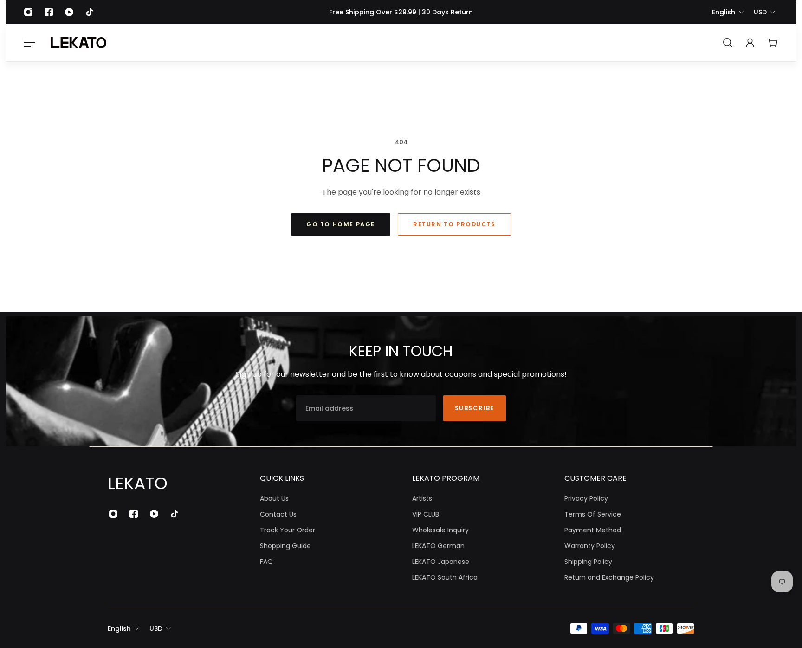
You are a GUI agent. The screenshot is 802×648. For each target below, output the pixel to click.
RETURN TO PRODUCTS (454, 224)
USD (760, 12)
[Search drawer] (728, 43)
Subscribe (474, 408)
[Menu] (29, 43)
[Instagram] (28, 12)
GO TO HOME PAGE (340, 224)
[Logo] (78, 43)
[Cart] (772, 43)
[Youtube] (69, 12)
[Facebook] (49, 12)
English (723, 12)
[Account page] (750, 43)
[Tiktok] (89, 12)
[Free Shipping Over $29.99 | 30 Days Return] (401, 12)
